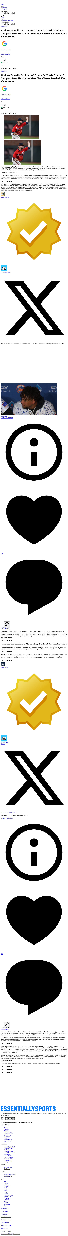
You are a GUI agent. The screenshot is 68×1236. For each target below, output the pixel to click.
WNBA (6, 1193)
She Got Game (8, 1150)
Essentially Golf (8, 1148)
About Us (6, 1127)
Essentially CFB (8, 1160)
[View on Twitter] (34, 341)
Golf (5, 1184)
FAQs (5, 1138)
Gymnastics (7, 1198)
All (5, 1181)
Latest (2, 4)
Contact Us (7, 1136)
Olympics (6, 1199)
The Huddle (7, 1154)
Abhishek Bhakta (5, 54)
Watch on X (4, 416)
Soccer (6, 1202)
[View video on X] (57, 415)
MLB (5, 26)
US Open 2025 (8, 1176)
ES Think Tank (8, 1167)
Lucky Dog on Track (9, 1147)
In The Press (7, 1135)
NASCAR (7, 1186)
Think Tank (4, 9)
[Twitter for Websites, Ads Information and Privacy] (34, 485)
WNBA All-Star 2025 (9, 1174)
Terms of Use (7, 1141)
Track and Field (8, 1196)
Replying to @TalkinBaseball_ (9, 812)
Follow (3, 273)
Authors (6, 1130)
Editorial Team (8, 1132)
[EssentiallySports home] (28, 1111)
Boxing (6, 1183)
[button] (5, 170)
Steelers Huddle (8, 1159)
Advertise (6, 1129)
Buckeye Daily (8, 1161)
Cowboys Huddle (8, 1157)
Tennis (5, 1190)
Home (2, 26)
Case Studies (5, 22)
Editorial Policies (8, 1133)
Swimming (7, 1204)
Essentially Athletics (9, 1153)
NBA (5, 1187)
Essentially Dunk (8, 1151)
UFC (5, 1192)
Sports (3, 19)
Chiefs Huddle (8, 1156)
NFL (5, 1189)
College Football (8, 1195)
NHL (5, 1205)
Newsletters (4, 7)
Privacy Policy (8, 1139)
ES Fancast (7, 1169)
